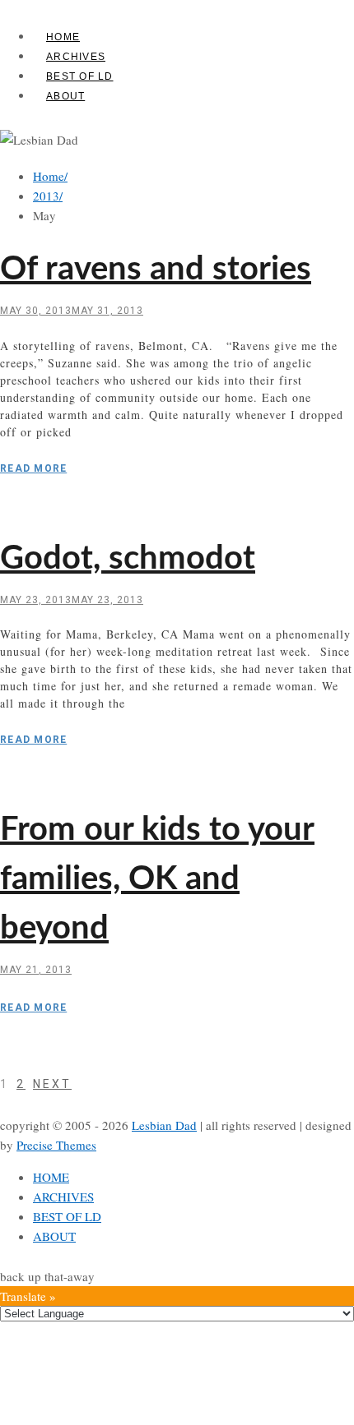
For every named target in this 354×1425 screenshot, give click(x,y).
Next (52, 1084)
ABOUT (65, 96)
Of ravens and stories (155, 269)
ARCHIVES (75, 56)
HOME (63, 37)
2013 (48, 195)
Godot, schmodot (127, 558)
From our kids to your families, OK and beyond (157, 879)
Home (50, 176)
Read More (33, 468)
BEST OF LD (80, 76)
